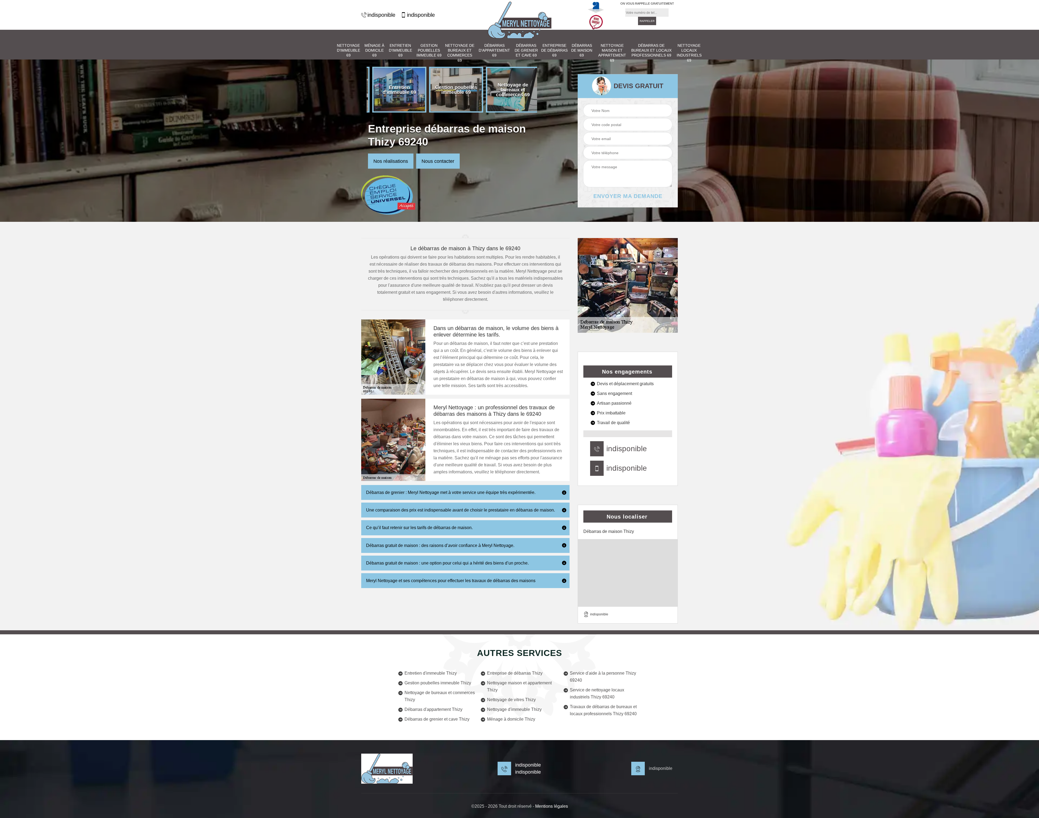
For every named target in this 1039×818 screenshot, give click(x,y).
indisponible (381, 15)
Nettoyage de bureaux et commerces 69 (459, 52)
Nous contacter (438, 161)
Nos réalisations (390, 161)
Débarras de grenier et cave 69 (526, 50)
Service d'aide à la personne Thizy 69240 (603, 676)
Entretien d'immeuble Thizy (431, 673)
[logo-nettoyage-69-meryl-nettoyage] (519, 20)
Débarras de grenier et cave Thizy (437, 719)
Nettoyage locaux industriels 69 (689, 52)
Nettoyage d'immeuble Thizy (514, 709)
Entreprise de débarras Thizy (514, 673)
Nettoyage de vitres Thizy (511, 699)
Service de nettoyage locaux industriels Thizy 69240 (597, 693)
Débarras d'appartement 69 (494, 50)
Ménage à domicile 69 (374, 50)
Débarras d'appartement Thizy (433, 709)
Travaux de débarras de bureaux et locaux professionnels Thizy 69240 (603, 710)
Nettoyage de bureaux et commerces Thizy (440, 696)
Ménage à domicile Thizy (511, 719)
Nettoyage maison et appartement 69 (612, 52)
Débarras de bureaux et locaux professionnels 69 (651, 50)
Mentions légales (551, 806)
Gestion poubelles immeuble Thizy (438, 683)
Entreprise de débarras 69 (554, 50)
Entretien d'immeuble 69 (400, 50)
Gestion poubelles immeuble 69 (429, 50)
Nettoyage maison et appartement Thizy (519, 686)
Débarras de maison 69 (581, 50)
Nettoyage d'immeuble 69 (348, 50)
